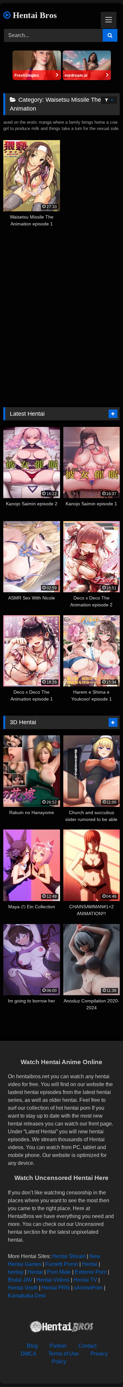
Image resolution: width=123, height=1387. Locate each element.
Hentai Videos (53, 1280)
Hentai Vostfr (23, 1288)
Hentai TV (85, 1280)
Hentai (89, 1264)
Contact (87, 1346)
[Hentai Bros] (61, 1328)
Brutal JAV (20, 1280)
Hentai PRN (56, 1288)
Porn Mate (59, 1272)
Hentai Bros (33, 15)
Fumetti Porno (61, 1264)
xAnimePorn (88, 1288)
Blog (32, 1346)
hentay (16, 1272)
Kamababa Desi (27, 1295)
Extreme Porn (91, 1272)
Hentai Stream (69, 1256)
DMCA (28, 1353)
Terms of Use (63, 1353)
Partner (58, 1346)
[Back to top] (102, 1367)
